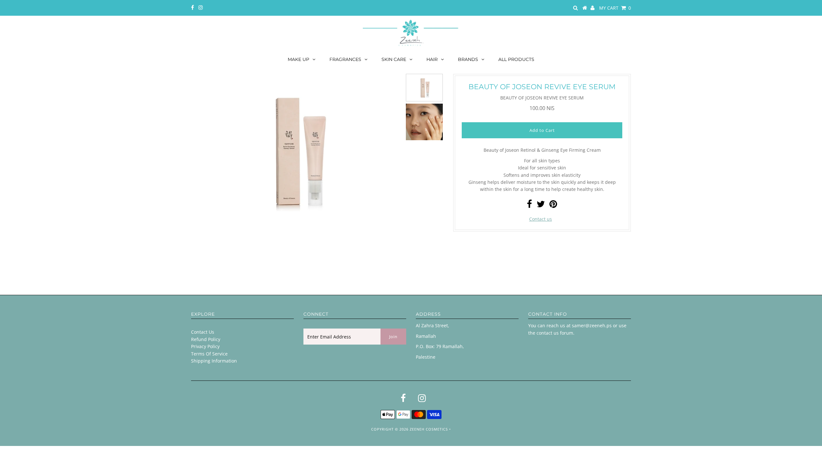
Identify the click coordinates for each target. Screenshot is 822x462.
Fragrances (345, 59)
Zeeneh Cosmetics (429, 429)
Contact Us (202, 332)
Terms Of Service (209, 354)
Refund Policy (205, 339)
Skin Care (393, 59)
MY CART (615, 8)
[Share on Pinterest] (553, 205)
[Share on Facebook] (529, 205)
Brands (468, 59)
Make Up (298, 59)
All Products (516, 59)
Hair (432, 59)
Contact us (540, 219)
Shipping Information (214, 361)
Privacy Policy (205, 346)
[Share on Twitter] (541, 205)
